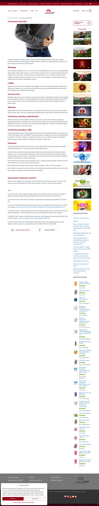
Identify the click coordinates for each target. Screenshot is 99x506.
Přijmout (13, 498)
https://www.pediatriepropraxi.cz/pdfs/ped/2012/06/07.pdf (34, 218)
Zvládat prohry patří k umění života (81, 265)
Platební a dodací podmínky (15, 480)
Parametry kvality (55, 477)
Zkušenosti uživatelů (33, 3)
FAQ (36, 10)
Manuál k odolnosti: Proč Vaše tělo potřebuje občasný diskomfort (81, 271)
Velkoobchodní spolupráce (67, 3)
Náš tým (31, 477)
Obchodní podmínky (13, 477)
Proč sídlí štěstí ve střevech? (81, 261)
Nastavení (35, 498)
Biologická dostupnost (57, 480)
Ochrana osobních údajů (28, 502)
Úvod (9, 10)
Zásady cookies (17, 502)
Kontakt (86, 3)
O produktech (24, 10)
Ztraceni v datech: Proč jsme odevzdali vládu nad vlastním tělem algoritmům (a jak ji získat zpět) (81, 227)
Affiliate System (78, 3)
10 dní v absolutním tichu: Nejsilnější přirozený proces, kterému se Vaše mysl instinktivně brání (81, 241)
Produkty (14, 10)
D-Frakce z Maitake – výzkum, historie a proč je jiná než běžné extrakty (82, 249)
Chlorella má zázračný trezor (81, 218)
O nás (24, 3)
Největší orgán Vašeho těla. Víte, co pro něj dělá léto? (82, 234)
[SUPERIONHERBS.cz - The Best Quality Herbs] (50, 11)
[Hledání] (20, 4)
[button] (86, 11)
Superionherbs (13, 18)
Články (32, 10)
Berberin (75, 221)
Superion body (56, 3)
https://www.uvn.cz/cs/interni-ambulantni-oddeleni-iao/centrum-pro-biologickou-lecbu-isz (41, 207)
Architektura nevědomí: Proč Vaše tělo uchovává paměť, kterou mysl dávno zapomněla (81, 256)
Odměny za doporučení (46, 3)
